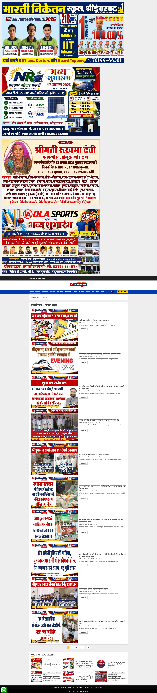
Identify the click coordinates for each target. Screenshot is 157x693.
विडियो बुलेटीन (68, 292)
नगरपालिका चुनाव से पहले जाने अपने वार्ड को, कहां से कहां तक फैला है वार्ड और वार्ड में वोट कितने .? (84, 678)
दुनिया (102, 292)
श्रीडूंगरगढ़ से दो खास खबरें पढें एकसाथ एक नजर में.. (94, 454)
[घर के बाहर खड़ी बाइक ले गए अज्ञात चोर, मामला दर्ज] (54, 325)
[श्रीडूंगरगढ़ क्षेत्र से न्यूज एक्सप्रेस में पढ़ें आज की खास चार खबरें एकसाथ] (54, 358)
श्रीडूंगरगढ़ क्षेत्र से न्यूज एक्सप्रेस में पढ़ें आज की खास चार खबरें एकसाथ (100, 354)
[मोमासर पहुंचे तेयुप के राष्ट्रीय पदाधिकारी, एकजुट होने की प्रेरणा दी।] (54, 425)
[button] (116, 291)
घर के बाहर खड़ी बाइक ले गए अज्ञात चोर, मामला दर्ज (94, 320)
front (34, 338)
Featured (35, 439)
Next (88, 647)
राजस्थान (88, 292)
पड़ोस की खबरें (60, 292)
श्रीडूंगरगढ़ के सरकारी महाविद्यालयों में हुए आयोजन (93, 589)
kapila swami (83, 322)
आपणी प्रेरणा (45, 292)
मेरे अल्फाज (81, 292)
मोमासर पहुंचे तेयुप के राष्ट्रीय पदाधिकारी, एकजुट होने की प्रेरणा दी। (99, 420)
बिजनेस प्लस (90, 687)
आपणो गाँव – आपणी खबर (34, 292)
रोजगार (75, 292)
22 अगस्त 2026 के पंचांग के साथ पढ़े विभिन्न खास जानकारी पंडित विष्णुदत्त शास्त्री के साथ (116, 664)
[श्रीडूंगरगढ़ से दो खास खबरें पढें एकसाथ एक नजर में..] (54, 459)
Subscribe (124, 291)
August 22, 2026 (94, 322)
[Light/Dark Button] (112, 292)
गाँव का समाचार (50, 338)
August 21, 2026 (94, 356)
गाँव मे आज (52, 292)
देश (93, 292)
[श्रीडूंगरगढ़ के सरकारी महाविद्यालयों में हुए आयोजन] (54, 593)
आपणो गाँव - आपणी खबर (41, 338)
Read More (83, 329)
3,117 (83, 647)
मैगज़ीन (97, 292)
